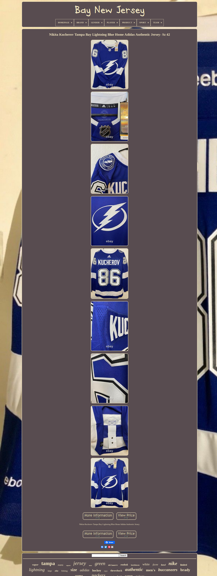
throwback (116, 570)
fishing (64, 571)
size (74, 570)
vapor (35, 564)
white (146, 564)
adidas (84, 570)
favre (155, 564)
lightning (37, 569)
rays (105, 571)
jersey (79, 563)
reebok (124, 564)
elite (56, 571)
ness (90, 565)
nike (173, 563)
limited (183, 565)
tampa (48, 563)
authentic (134, 569)
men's (150, 570)
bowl (163, 565)
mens (60, 565)
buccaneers (167, 569)
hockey (96, 570)
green (100, 563)
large (50, 571)
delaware (113, 565)
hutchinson (135, 565)
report (68, 565)
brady (185, 570)
